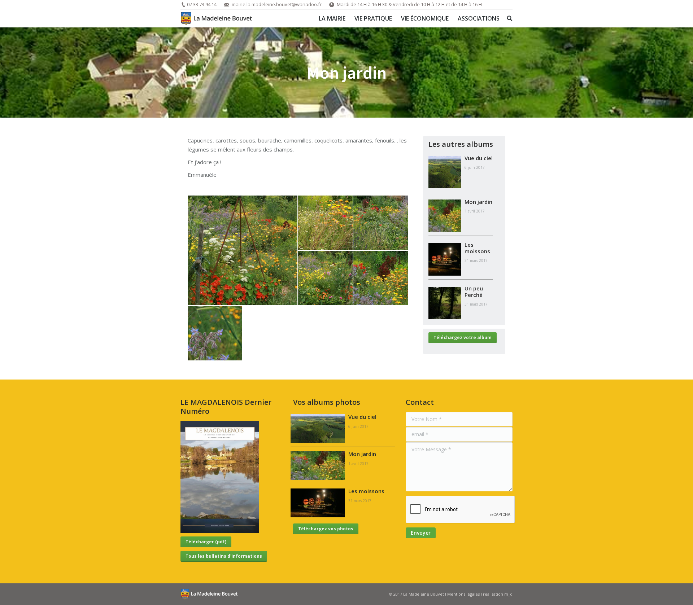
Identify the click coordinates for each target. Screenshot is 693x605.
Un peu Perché (474, 291)
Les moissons (477, 247)
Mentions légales (463, 594)
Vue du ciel (479, 158)
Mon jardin (478, 201)
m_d (508, 594)
